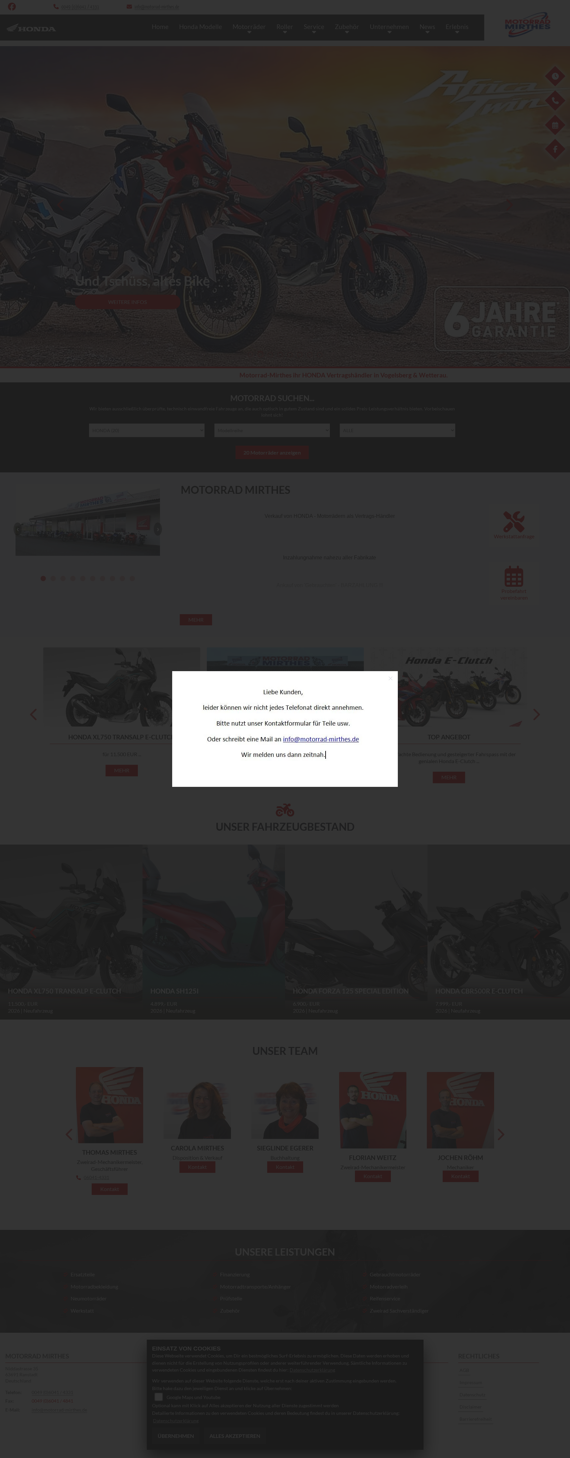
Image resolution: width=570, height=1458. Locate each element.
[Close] (390, 678)
